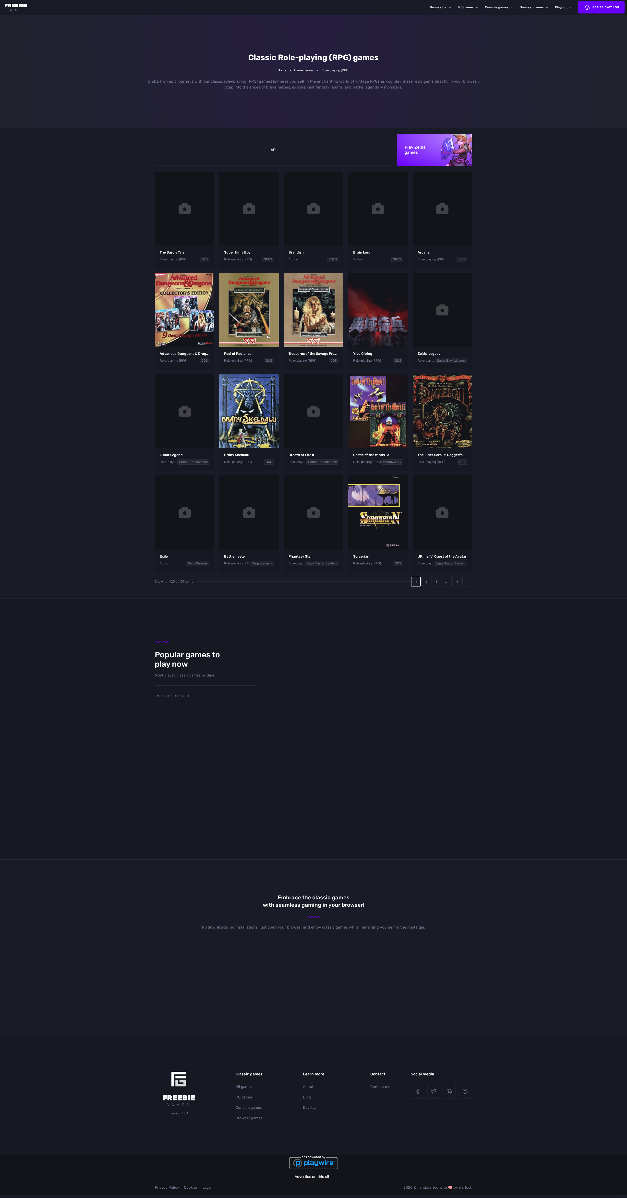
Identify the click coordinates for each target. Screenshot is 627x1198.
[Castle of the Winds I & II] (378, 411)
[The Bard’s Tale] (184, 209)
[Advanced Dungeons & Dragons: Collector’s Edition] (184, 310)
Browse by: (438, 7)
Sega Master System (322, 563)
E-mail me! (465, 1091)
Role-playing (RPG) (173, 259)
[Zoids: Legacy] (442, 310)
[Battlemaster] (249, 512)
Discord (449, 1091)
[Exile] (184, 512)
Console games (496, 7)
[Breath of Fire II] (313, 411)
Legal (207, 1187)
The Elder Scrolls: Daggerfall (441, 455)
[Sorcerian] (378, 512)
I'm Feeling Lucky (169, 696)
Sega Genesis (198, 563)
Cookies (191, 1187)
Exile (164, 556)
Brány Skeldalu (236, 455)
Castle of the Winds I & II (372, 455)
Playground (563, 7)
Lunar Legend (171, 455)
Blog (307, 1097)
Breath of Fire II (301, 455)
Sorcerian (361, 556)
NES (205, 259)
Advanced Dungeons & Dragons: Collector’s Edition (202, 354)
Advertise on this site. (313, 1176)
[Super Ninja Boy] (249, 209)
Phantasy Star (300, 556)
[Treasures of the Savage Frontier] (313, 310)
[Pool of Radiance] (249, 310)
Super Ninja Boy (237, 252)
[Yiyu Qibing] (378, 310)
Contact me (380, 1086)
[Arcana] (442, 209)
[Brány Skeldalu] (249, 411)
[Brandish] (313, 209)
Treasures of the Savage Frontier (315, 354)
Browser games (532, 7)
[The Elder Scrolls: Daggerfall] (442, 411)
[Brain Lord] (378, 209)
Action (293, 259)
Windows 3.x (392, 462)
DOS (204, 360)
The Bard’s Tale (172, 252)
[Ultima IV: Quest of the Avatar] (442, 512)
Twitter (433, 1091)
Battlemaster (235, 556)
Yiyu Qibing (362, 354)
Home (282, 70)
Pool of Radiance (238, 354)
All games (244, 1086)
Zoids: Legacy (429, 354)
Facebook (418, 1091)
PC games (466, 7)
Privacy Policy (167, 1187)
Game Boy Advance (451, 360)
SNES (268, 259)
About (308, 1086)
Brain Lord (362, 252)
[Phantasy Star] (313, 512)
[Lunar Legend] (184, 411)
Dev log (309, 1107)
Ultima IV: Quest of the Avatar (442, 556)
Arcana (424, 252)
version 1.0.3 (179, 1113)
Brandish (296, 252)
